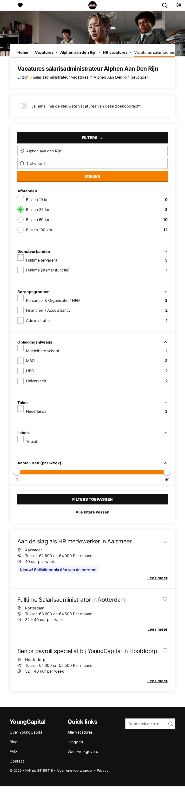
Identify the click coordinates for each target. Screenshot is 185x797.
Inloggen (75, 741)
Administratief (38, 320)
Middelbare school (42, 350)
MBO (30, 360)
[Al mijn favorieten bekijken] (20, 5)
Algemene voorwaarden (75, 770)
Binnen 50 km (38, 219)
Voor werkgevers (82, 751)
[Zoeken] (166, 5)
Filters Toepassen (92, 499)
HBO (30, 370)
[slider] (16, 471)
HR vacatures (115, 52)
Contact (17, 761)
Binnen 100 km (39, 229)
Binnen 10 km (38, 199)
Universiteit (36, 380)
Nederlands (36, 411)
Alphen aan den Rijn (78, 52)
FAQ (13, 751)
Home (22, 52)
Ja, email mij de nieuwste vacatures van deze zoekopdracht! (86, 106)
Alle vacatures (79, 732)
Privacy (102, 770)
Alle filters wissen (92, 512)
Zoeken (92, 176)
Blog (14, 741)
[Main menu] (6, 5)
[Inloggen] (179, 5)
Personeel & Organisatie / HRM (53, 300)
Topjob (32, 441)
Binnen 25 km (38, 209)
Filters (90, 137)
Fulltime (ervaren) (41, 260)
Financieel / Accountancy (48, 310)
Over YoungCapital (26, 732)
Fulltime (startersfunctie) (48, 270)
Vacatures (44, 52)
